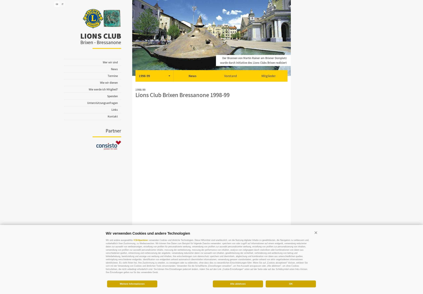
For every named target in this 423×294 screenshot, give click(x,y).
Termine (113, 76)
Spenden (112, 96)
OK (291, 283)
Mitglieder (268, 76)
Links (114, 110)
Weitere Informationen (132, 283)
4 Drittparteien (141, 240)
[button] (315, 232)
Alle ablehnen (238, 283)
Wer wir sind (110, 62)
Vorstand (230, 76)
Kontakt (113, 116)
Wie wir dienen (109, 82)
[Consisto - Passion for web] (108, 149)
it (62, 4)
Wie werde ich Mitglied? (103, 89)
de (57, 4)
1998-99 (144, 76)
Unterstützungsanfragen (102, 103)
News (114, 69)
